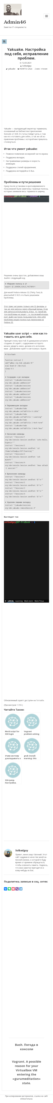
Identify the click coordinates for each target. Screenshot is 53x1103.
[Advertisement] (26, 99)
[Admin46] (12, 9)
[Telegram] (20, 888)
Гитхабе (40, 700)
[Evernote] (9, 888)
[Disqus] (26, 925)
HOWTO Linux (26, 68)
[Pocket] (13, 888)
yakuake (11, 68)
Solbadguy (26, 65)
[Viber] (17, 888)
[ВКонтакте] (5, 888)
